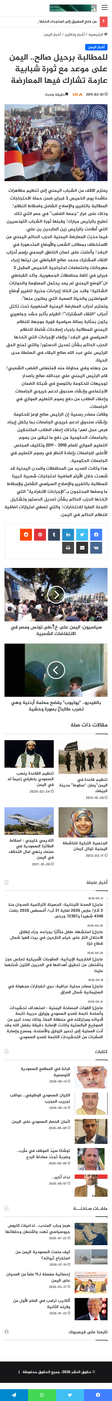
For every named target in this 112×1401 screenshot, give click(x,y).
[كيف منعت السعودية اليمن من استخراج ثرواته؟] (91, 1256)
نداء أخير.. (61, 1177)
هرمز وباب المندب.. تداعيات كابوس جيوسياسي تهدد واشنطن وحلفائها (37, 1228)
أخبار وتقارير (75, 34)
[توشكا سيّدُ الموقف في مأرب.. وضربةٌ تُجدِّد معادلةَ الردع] (91, 1159)
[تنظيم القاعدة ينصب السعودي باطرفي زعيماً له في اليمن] (29, 754)
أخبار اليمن (52, 34)
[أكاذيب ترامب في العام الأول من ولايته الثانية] (91, 1309)
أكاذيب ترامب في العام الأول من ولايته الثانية (41, 1303)
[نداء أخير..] (91, 1185)
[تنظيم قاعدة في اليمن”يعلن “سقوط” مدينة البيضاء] (83, 757)
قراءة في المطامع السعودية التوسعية (45, 1072)
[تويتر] (82, 535)
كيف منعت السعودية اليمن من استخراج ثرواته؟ (43, 1255)
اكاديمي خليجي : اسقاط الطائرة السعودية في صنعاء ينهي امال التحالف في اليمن (31, 849)
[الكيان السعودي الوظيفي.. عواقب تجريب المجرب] (91, 1104)
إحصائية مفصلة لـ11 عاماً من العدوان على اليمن (38, 1277)
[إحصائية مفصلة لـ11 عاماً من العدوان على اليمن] (91, 1283)
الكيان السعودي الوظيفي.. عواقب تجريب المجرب (40, 1098)
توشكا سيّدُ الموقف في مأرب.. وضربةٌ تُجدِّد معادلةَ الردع (43, 1154)
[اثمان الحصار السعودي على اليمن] (91, 1131)
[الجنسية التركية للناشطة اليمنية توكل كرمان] (83, 822)
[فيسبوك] (96, 535)
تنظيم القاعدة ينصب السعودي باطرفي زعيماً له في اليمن (30, 779)
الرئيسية (96, 34)
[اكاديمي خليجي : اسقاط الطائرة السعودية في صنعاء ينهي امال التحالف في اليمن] (29, 821)
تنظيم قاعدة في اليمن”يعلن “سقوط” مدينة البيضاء (83, 785)
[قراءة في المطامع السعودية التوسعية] (91, 1077)
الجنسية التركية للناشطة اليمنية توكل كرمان (85, 846)
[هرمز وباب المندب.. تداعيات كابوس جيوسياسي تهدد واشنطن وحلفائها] (91, 1234)
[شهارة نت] (73, 8)
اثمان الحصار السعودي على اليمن (41, 1121)
